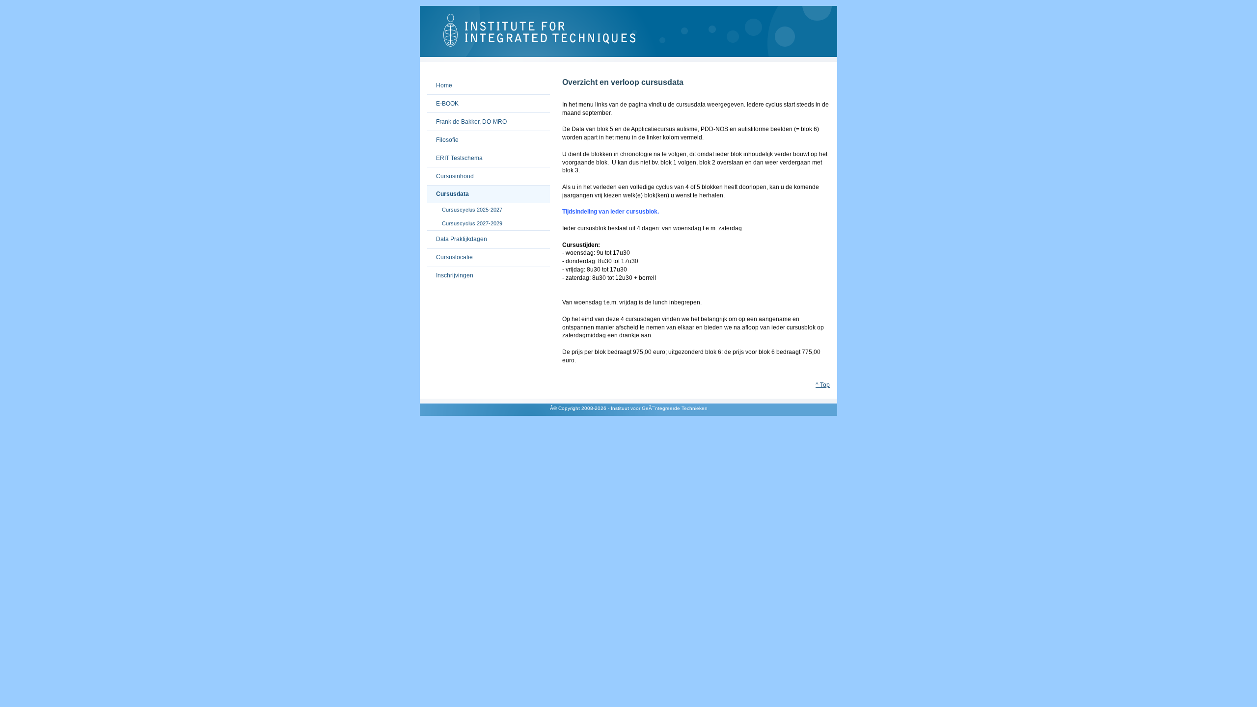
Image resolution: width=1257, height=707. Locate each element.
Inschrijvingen (450, 273)
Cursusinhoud (450, 173)
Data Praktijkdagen (457, 237)
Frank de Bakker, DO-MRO (467, 119)
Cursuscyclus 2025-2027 (464, 208)
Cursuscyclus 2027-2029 (464, 221)
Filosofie (443, 137)
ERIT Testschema (455, 155)
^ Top (823, 384)
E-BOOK (443, 101)
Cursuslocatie (450, 255)
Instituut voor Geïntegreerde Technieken (628, 34)
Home (439, 83)
